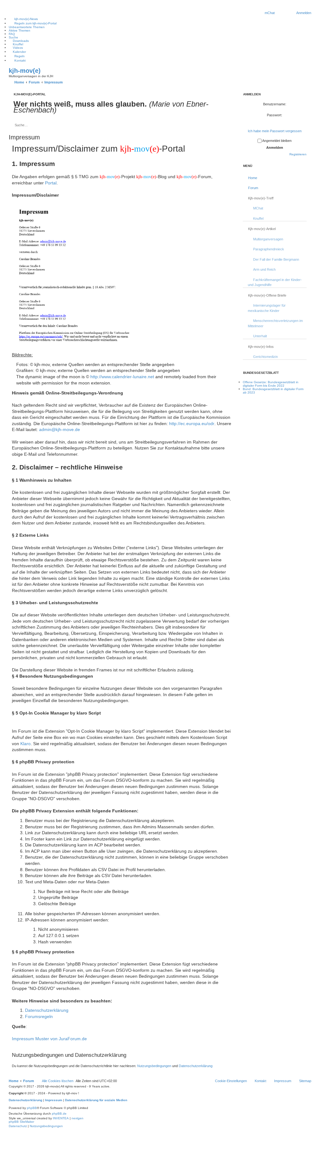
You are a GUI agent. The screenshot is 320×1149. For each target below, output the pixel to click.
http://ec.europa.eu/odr (191, 423)
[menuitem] (270, 13)
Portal (51, 182)
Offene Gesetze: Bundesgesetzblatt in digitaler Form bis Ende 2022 (270, 383)
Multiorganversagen (268, 239)
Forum (253, 188)
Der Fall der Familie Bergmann (276, 259)
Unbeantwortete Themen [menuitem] (27, 27)
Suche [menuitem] (13, 37)
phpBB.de (59, 1113)
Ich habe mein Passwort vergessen (275, 131)
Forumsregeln (39, 1016)
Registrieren (298, 154)
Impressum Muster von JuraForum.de (49, 1038)
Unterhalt (260, 336)
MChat (258, 208)
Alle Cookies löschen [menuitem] (57, 1081)
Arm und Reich (264, 269)
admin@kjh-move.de (59, 429)
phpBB (32, 1108)
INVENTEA (61, 1118)
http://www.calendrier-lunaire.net (122, 376)
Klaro (25, 743)
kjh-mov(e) (25, 70)
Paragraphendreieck (268, 249)
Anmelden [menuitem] (303, 13)
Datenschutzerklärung (46, 1010)
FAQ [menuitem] (12, 34)
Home (252, 178)
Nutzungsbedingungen (154, 1066)
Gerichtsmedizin (265, 357)
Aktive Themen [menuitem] (19, 30)
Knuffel (258, 218)
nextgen (77, 1118)
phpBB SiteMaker (21, 1121)
